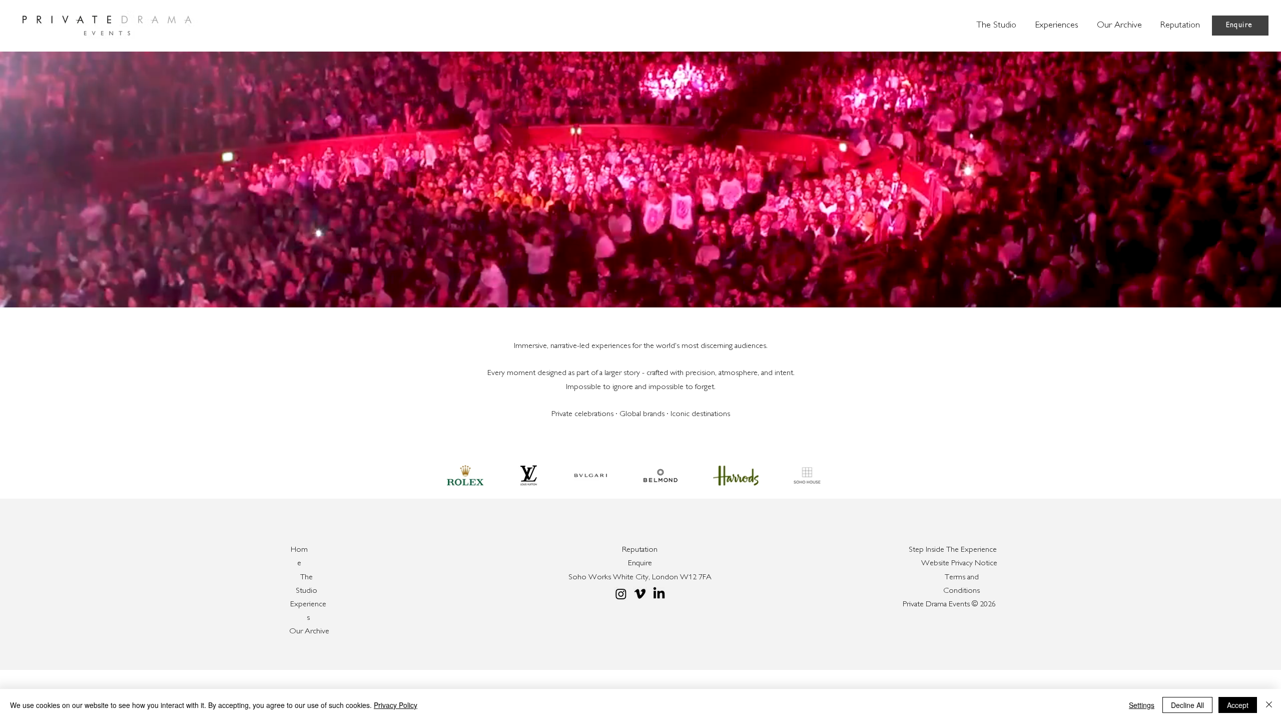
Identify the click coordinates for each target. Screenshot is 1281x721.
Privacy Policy (395, 705)
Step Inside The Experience (953, 550)
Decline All (1187, 705)
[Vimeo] (640, 594)
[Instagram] (621, 594)
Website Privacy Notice (959, 563)
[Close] (1269, 705)
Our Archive (309, 631)
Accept (1237, 705)
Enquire (640, 563)
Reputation (640, 550)
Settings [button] (1141, 705)
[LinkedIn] (659, 594)
